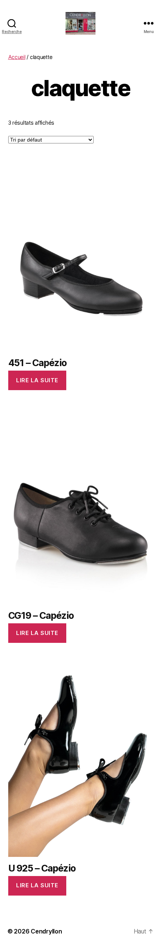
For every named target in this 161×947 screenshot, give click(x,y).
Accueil (16, 57)
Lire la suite (37, 380)
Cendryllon (46, 931)
